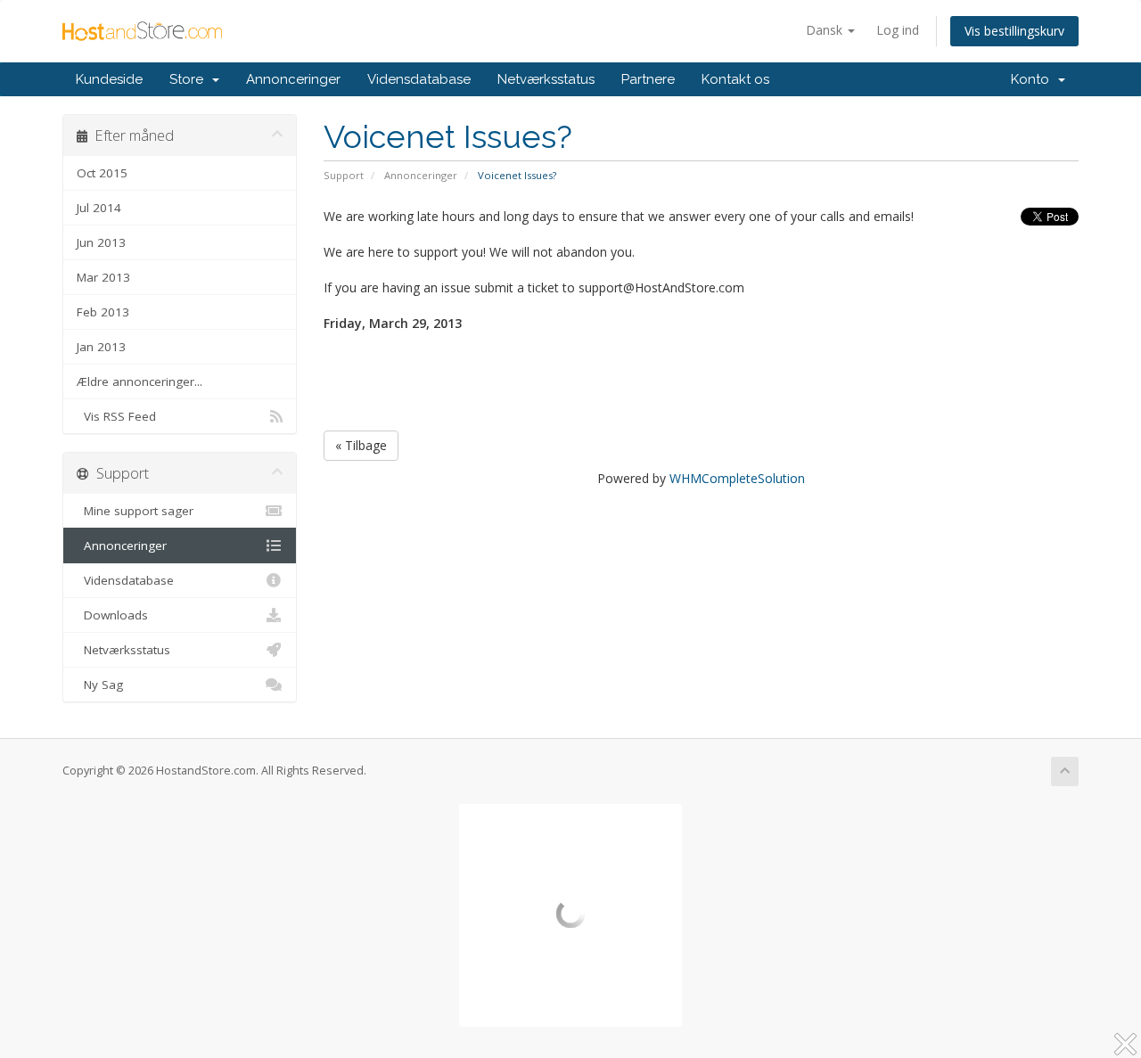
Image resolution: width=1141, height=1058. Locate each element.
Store (189, 79)
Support (344, 175)
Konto (1033, 79)
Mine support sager (135, 511)
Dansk (826, 29)
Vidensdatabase (419, 79)
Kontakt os (735, 79)
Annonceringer (293, 79)
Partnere (648, 79)
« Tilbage (361, 445)
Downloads (112, 615)
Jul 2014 (99, 208)
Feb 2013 (103, 312)
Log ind (897, 29)
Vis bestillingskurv (1014, 30)
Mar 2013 (103, 277)
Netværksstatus (546, 79)
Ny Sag (100, 685)
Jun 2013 (101, 242)
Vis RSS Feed (116, 416)
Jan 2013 (101, 347)
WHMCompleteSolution (737, 478)
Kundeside (109, 79)
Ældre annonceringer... (139, 381)
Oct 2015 (102, 173)
